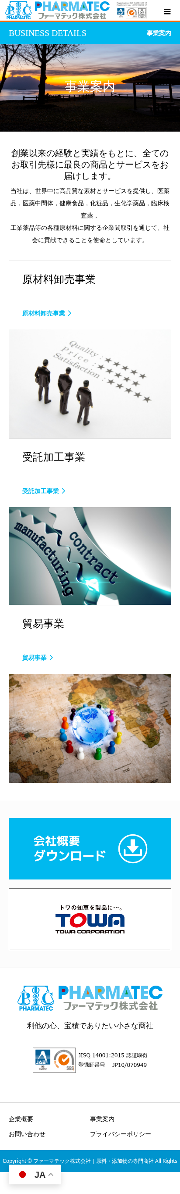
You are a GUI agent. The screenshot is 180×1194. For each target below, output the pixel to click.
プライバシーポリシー (120, 1134)
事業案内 (102, 1119)
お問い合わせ (27, 1134)
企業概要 (21, 1119)
